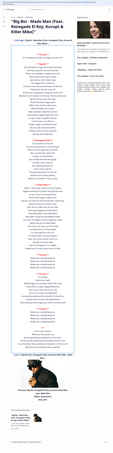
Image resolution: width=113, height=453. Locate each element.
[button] (109, 9)
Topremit (85, 2)
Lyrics (17, 355)
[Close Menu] (109, 3)
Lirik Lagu (10, 9)
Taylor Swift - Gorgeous (86, 64)
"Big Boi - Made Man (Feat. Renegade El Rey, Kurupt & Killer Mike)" (20, 417)
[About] (4, 22)
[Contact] (4, 26)
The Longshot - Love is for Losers (90, 76)
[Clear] (62, 9)
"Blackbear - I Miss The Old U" (89, 70)
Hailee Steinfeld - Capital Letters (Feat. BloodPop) (93, 44)
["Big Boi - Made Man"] (43, 374)
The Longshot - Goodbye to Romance (92, 57)
